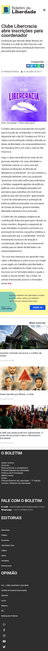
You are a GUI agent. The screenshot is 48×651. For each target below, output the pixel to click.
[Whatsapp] (4, 624)
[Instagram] (4, 636)
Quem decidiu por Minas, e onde (17, 394)
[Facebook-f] (4, 630)
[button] (28, 66)
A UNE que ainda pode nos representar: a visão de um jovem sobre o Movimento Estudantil (21, 435)
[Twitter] (4, 647)
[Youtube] (4, 641)
